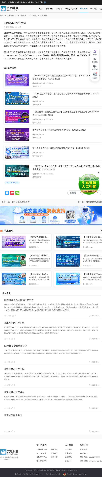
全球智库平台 (41, 457)
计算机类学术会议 (13, 415)
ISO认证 (68, 461)
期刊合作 (54, 453)
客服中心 (83, 453)
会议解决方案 (41, 449)
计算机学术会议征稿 (14, 369)
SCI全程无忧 (41, 453)
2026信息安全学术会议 (15, 346)
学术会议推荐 (10, 68)
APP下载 (54, 449)
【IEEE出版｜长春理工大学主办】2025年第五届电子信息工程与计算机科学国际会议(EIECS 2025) (65, 113)
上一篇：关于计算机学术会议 (16, 202)
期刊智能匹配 (41, 461)
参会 (34, 46)
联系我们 (68, 453)
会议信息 (33, 15)
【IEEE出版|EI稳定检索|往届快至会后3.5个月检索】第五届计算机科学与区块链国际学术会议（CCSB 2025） (66, 77)
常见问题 (83, 449)
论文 (34, 42)
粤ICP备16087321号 (53, 474)
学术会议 (49, 9)
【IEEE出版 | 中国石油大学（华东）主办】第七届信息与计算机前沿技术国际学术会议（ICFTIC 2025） (66, 167)
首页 (40, 9)
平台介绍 (68, 449)
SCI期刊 (59, 9)
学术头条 (83, 9)
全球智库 (93, 9)
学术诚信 (68, 457)
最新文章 (54, 457)
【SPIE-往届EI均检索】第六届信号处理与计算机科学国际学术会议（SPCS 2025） (65, 95)
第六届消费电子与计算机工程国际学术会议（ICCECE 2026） (59, 130)
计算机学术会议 (15, 33)
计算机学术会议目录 (14, 392)
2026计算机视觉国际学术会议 (19, 300)
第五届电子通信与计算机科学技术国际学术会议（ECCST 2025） (61, 148)
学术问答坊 (21, 15)
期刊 (18, 36)
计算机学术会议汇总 (14, 323)
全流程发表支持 (71, 9)
